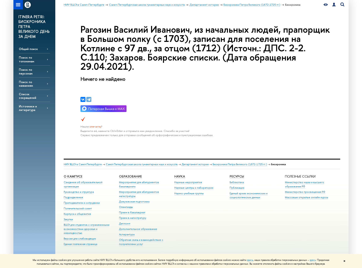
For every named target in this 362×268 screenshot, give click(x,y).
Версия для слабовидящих (80, 238)
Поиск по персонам (25, 71)
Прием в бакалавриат (132, 212)
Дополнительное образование (138, 229)
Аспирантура (126, 234)
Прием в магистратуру (132, 218)
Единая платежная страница (80, 244)
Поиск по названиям (26, 84)
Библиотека (237, 182)
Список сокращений (27, 96)
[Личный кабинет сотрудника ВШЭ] (334, 4)
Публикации (237, 187)
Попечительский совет (78, 208)
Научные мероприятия (188, 182)
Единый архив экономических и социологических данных (249, 195)
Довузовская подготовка (134, 201)
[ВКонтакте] (82, 99)
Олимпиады (126, 207)
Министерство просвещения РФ (305, 192)
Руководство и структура (79, 192)
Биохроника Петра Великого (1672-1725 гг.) (240, 164)
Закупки (68, 219)
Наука (179, 176)
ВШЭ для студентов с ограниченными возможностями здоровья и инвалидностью (86, 229)
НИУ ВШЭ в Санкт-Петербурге (83, 164)
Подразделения (73, 197)
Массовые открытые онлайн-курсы (306, 197)
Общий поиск (28, 49)
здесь (250, 260)
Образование (130, 176)
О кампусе (73, 176)
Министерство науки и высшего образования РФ (304, 184)
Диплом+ (125, 223)
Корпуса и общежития (77, 214)
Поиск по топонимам (26, 59)
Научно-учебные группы (189, 193)
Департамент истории (195, 164)
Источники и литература (28, 108)
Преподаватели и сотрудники (82, 203)
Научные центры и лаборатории (193, 187)
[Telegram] (88, 99)
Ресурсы (237, 176)
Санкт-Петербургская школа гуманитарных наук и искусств (142, 164)
